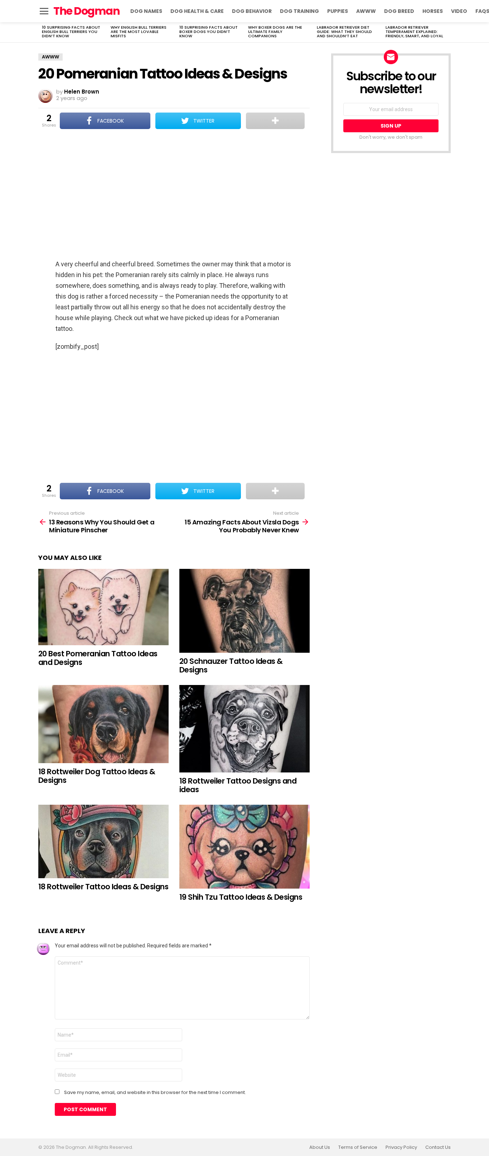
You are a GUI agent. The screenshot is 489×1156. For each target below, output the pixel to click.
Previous (41, 32)
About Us (319, 1147)
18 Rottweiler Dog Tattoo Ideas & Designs (96, 775)
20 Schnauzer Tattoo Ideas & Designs (231, 665)
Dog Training (299, 11)
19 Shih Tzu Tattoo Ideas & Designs (240, 897)
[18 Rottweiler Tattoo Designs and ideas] (244, 729)
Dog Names (146, 11)
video (459, 11)
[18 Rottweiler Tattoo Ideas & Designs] (103, 841)
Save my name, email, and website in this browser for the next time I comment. (155, 1092)
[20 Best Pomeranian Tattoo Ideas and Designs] (103, 607)
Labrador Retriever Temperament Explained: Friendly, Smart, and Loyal (414, 31)
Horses (432, 11)
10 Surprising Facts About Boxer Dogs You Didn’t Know (208, 31)
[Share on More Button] (275, 121)
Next (447, 32)
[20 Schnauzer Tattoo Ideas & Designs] (244, 611)
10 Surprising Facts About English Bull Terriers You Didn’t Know (71, 31)
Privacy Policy (401, 1147)
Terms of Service (357, 1147)
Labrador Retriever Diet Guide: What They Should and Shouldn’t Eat (344, 31)
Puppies (337, 11)
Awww (366, 11)
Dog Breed (399, 11)
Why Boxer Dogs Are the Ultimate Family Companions (275, 31)
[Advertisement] (173, 195)
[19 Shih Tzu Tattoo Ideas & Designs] (244, 847)
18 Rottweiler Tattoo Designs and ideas (237, 785)
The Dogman (86, 11)
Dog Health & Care (197, 11)
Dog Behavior (252, 11)
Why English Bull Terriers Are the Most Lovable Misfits (138, 31)
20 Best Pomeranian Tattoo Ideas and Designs (98, 657)
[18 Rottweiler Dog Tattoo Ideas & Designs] (103, 724)
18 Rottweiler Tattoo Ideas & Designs (103, 886)
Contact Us (438, 1147)
